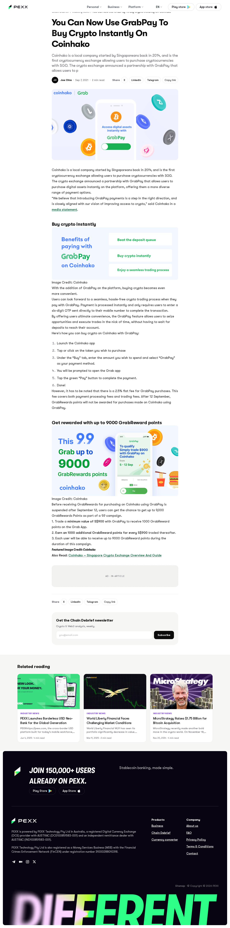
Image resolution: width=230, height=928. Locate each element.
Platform (134, 7)
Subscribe (164, 635)
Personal (93, 7)
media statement (64, 209)
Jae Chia (66, 80)
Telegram (152, 80)
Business (113, 7)
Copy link (170, 80)
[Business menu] (121, 7)
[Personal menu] (100, 7)
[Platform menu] (142, 7)
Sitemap (180, 885)
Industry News (29, 713)
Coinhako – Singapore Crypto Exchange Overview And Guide (115, 555)
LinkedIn (136, 80)
